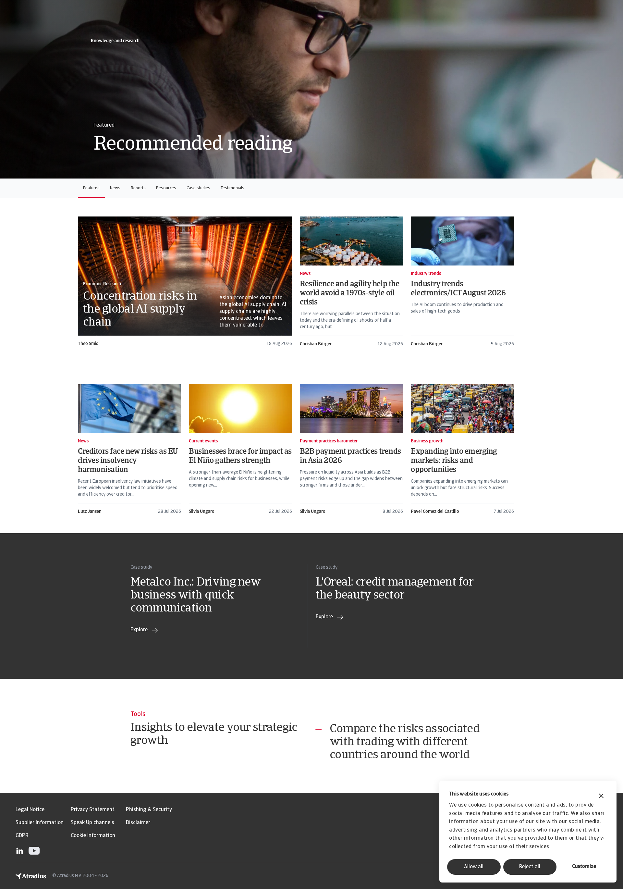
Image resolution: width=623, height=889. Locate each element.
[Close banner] (601, 797)
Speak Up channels (92, 822)
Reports (138, 188)
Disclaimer (138, 822)
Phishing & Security (149, 809)
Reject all (529, 867)
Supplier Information (40, 822)
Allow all (473, 867)
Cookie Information (93, 835)
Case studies (198, 188)
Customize (584, 866)
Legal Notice (30, 809)
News (115, 188)
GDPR (22, 835)
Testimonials (232, 188)
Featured (91, 188)
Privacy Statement (93, 809)
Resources (166, 188)
